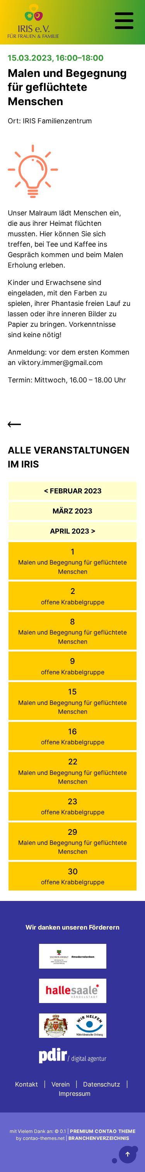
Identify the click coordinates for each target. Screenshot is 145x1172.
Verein (60, 1084)
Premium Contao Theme (102, 1131)
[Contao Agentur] (72, 1069)
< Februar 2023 (73, 491)
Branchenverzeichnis (99, 1138)
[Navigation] (124, 21)
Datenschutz (101, 1084)
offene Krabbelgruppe (72, 602)
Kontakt (26, 1084)
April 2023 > (73, 531)
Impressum (74, 1093)
